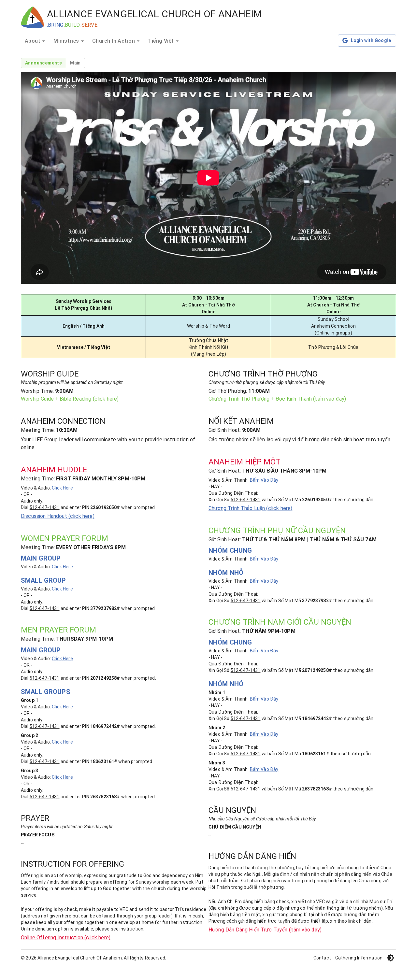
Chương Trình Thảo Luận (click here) (250, 508)
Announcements (43, 62)
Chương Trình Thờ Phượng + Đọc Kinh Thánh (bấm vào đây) (277, 399)
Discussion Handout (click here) (57, 516)
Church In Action (113, 41)
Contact (322, 957)
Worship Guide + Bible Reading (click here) (70, 399)
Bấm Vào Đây (264, 480)
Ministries (66, 41)
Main (75, 62)
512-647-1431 (45, 507)
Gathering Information (358, 957)
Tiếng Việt (161, 41)
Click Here (62, 487)
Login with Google (371, 40)
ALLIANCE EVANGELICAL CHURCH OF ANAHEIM (154, 14)
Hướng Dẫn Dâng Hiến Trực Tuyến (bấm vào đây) (265, 930)
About (32, 41)
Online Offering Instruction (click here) (65, 937)
